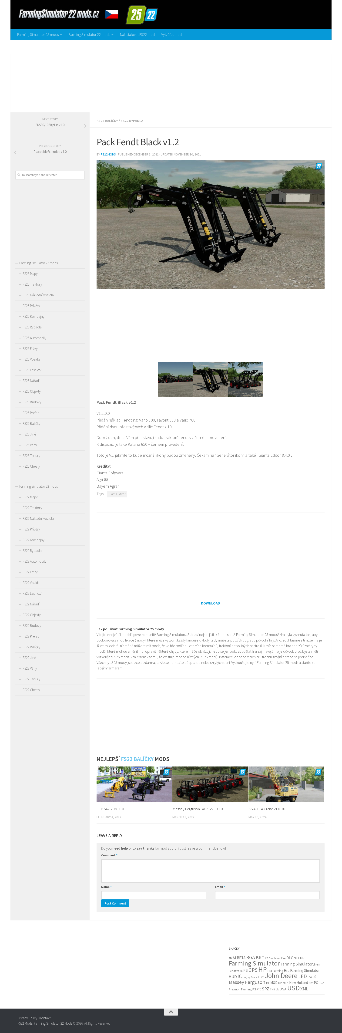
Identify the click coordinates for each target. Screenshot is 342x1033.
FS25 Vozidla (31, 359)
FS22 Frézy (30, 572)
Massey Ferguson (247, 982)
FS (245, 970)
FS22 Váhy (30, 668)
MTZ (285, 983)
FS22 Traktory (32, 508)
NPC (311, 983)
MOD (274, 982)
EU (295, 958)
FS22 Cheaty (31, 690)
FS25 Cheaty (31, 466)
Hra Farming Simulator (302, 970)
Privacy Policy (27, 1018)
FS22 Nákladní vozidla (38, 518)
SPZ (265, 989)
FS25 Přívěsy (31, 306)
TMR (272, 989)
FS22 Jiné (29, 657)
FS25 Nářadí (31, 380)
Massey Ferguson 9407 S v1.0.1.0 (197, 808)
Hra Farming (275, 971)
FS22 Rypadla (132, 120)
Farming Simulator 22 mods (89, 34)
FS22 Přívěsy (31, 529)
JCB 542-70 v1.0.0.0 (111, 808)
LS (314, 977)
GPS (253, 970)
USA (282, 989)
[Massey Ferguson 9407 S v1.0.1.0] (210, 784)
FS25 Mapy (30, 273)
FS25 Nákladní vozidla (38, 295)
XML (304, 989)
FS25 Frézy (30, 348)
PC (316, 982)
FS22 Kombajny (33, 540)
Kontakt (44, 1018)
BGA (250, 957)
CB (266, 958)
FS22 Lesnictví (32, 593)
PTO (259, 989)
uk (277, 989)
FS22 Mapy (30, 497)
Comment (109, 855)
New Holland (298, 982)
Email (220, 887)
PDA (321, 983)
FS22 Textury (31, 679)
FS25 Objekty (32, 391)
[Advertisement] (171, 75)
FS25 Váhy (30, 445)
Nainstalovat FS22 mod (137, 34)
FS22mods (108, 154)
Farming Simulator (254, 963)
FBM (318, 964)
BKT (260, 958)
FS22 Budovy (32, 625)
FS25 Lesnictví (32, 370)
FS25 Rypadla (32, 327)
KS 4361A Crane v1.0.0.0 (266, 808)
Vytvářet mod (171, 34)
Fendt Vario (236, 970)
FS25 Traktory (32, 284)
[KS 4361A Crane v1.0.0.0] (286, 784)
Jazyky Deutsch (250, 977)
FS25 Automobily (34, 338)
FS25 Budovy (32, 402)
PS (254, 989)
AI (234, 957)
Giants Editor (116, 494)
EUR (301, 957)
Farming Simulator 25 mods (38, 34)
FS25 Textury (31, 455)
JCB (262, 977)
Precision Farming (240, 989)
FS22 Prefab (31, 636)
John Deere (281, 975)
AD (230, 958)
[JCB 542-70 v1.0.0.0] (134, 784)
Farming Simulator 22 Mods (53, 1023)
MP (280, 983)
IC (240, 976)
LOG (310, 977)
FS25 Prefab (31, 413)
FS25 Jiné (29, 434)
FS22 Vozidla (31, 583)
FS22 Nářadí (31, 604)
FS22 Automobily (34, 561)
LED (302, 976)
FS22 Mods (24, 1023)
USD (293, 988)
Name (106, 887)
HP (262, 969)
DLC (289, 957)
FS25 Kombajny (33, 316)
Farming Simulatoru (298, 964)
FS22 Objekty (32, 615)
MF (268, 983)
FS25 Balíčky (31, 423)
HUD (233, 976)
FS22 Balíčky (107, 120)
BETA (241, 957)
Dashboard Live (277, 958)
